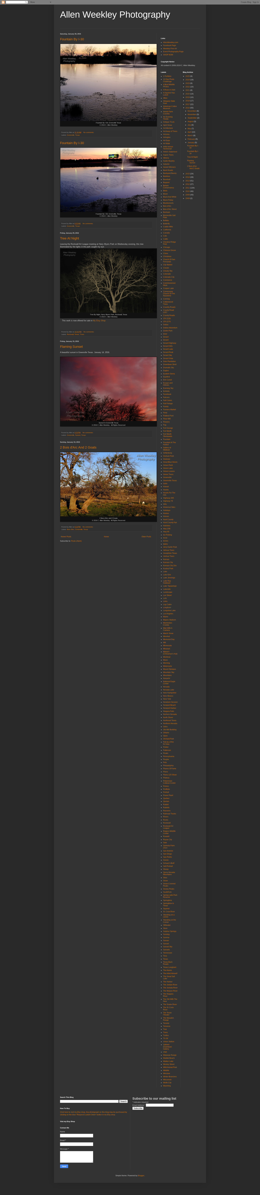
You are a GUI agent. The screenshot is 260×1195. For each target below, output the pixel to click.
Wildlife (166, 1070)
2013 (188, 181)
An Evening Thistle (168, 118)
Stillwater (167, 925)
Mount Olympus (169, 669)
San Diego (167, 854)
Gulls (165, 484)
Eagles (166, 371)
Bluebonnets (168, 203)
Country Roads (169, 307)
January (191, 143)
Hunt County (168, 519)
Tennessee (167, 953)
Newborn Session (170, 702)
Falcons (166, 397)
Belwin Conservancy (168, 187)
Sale (165, 843)
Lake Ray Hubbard (167, 582)
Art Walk (166, 143)
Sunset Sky (167, 947)
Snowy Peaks (168, 889)
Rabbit (166, 804)
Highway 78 (168, 501)
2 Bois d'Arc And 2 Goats (78, 447)
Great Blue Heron (170, 462)
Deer (165, 334)
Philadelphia (168, 766)
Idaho (165, 544)
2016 (188, 108)
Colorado (167, 274)
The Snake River (170, 1004)
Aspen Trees (168, 155)
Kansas (166, 559)
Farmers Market (169, 410)
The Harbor (167, 982)
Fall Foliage (168, 403)
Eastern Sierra (169, 374)
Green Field (168, 465)
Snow (165, 881)
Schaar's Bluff (168, 863)
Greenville (70, 135)
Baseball (166, 179)
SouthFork (167, 892)
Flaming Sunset (71, 346)
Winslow (166, 1073)
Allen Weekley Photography (115, 14)
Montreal (166, 657)
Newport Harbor (169, 708)
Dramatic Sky (168, 368)
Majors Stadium (169, 620)
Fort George (168, 428)
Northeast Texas (169, 720)
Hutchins (166, 526)
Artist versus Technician (168, 148)
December (192, 111)
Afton (165, 98)
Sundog (166, 934)
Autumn (166, 164)
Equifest (166, 377)
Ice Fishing (167, 535)
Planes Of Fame (169, 769)
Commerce (167, 280)
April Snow (167, 125)
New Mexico (168, 696)
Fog (164, 425)
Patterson (167, 750)
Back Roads (168, 170)
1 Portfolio (167, 76)
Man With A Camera (167, 629)
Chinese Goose (169, 250)
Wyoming (167, 1086)
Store (165, 928)
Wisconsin (167, 1080)
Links (165, 601)
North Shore (168, 717)
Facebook (167, 394)
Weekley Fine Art (170, 49)
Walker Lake (168, 1061)
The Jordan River (170, 985)
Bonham (166, 212)
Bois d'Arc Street (169, 209)
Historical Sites (169, 507)
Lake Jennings (169, 578)
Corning (166, 299)
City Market (167, 265)
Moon (165, 660)
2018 (188, 101)
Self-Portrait (168, 866)
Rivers (165, 817)
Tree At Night (69, 238)
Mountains (167, 675)
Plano (165, 772)
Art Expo (166, 140)
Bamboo (166, 176)
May (190, 129)
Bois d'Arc (70, 529)
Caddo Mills (168, 227)
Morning (166, 663)
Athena (166, 158)
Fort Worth (167, 431)
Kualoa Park (168, 568)
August (191, 121)
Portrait (166, 792)
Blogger (141, 1176)
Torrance (166, 1026)
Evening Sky (168, 388)
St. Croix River (169, 912)
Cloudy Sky (167, 271)
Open (165, 736)
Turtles (166, 1035)
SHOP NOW (168, 55)
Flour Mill (167, 419)
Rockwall (70, 334)
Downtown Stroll (169, 364)
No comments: (88, 132)
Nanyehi (166, 678)
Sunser (166, 940)
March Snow (168, 633)
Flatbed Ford (168, 416)
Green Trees (168, 474)
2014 (188, 177)
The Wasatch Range (168, 1019)
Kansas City (168, 562)
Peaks (165, 753)
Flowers (166, 422)
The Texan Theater (167, 1014)
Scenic (166, 860)
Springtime (167, 900)
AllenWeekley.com (170, 42)
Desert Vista (168, 358)
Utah (165, 1052)
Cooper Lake (168, 288)
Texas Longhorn (169, 967)
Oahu (165, 727)
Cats (165, 236)
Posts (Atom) (76, 541)
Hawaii (166, 487)
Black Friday (168, 200)
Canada (166, 233)
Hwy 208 (166, 529)
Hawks (166, 490)
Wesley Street (168, 1064)
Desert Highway (169, 343)
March (190, 135)
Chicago (166, 247)
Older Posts (146, 537)
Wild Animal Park (170, 1067)
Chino (165, 253)
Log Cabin (167, 604)
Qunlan (166, 801)
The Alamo (167, 970)
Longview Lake (169, 610)
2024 (188, 80)
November (192, 114)
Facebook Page (169, 45)
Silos (165, 878)
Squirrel (166, 909)
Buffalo (166, 220)
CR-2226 (167, 319)
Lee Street (167, 595)
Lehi (165, 598)
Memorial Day (169, 639)
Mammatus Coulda (167, 624)
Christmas (167, 256)
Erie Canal (167, 380)
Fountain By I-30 (72, 39)
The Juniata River (170, 988)
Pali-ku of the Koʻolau (168, 743)
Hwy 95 (166, 532)
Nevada (166, 687)
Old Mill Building (169, 730)
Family (166, 407)
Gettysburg (167, 453)
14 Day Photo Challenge (168, 80)
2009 (188, 195)
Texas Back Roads (167, 963)
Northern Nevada (170, 723)
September (192, 118)
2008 (188, 198)
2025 (188, 76)
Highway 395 (168, 498)
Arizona (166, 134)
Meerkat (166, 636)
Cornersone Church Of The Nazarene (169, 293)
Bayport (166, 182)
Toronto (166, 1023)
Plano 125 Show (170, 775)
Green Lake (168, 468)
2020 (188, 94)
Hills (165, 504)
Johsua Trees (168, 550)
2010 (188, 191)
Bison (165, 194)
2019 (188, 97)
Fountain (166, 439)
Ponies (166, 786)
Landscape (167, 592)
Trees (82, 334)
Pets (165, 762)
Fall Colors (167, 400)
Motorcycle (167, 666)
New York (167, 699)
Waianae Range (169, 1055)
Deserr (166, 337)
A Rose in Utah (169, 90)
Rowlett (166, 836)
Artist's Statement (170, 152)
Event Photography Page (173, 52)
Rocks (165, 820)
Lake (165, 572)
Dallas (165, 325)
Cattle (165, 239)
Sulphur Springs (169, 931)
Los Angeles (168, 614)
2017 (188, 104)
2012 (188, 184)
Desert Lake (168, 349)
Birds (165, 191)
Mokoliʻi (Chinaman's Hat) (170, 653)
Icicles (165, 541)
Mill (164, 642)
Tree (165, 1029)
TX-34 (165, 1038)
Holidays (166, 510)
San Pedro (167, 857)
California (167, 230)
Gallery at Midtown (167, 449)
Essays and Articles (168, 384)
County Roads (169, 315)
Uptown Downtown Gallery (167, 1047)
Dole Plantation (169, 361)
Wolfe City (167, 1083)
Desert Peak (168, 352)
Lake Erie (167, 575)
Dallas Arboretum (170, 328)
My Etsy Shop (99, 320)
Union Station (168, 1042)
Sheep (166, 869)
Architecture (168, 128)
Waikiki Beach (169, 1058)
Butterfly (166, 224)
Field (165, 413)
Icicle (165, 538)
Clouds (166, 268)
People (166, 759)
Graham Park (168, 456)
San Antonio (168, 851)
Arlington (166, 137)
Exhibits (166, 391)
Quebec (166, 798)
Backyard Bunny (169, 173)
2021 (188, 90)
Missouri (166, 649)
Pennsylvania (168, 756)
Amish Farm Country (168, 113)
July (189, 125)
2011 (188, 188)
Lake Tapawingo (170, 586)
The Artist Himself (170, 973)
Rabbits (166, 807)
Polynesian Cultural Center (169, 782)
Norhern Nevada (170, 714)
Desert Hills (168, 346)
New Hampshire (169, 693)
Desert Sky (167, 355)
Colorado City (168, 277)
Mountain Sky (168, 672)
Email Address (138, 1105)
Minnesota (167, 646)
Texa (165, 956)
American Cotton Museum (170, 107)
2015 (188, 174)
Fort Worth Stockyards (167, 435)
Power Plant (168, 795)
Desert (166, 340)
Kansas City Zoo (169, 565)
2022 (188, 87)
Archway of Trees (170, 131)
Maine (165, 617)
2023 (188, 83)
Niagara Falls (168, 711)
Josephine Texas (170, 553)
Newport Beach (169, 705)
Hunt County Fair (170, 522)
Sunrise (166, 937)
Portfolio (166, 789)
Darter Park (167, 331)
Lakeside (167, 589)
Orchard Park (168, 739)
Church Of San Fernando (169, 260)
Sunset (77, 435)
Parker (166, 747)
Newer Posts (66, 537)
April (190, 132)
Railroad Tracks (169, 814)
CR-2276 (167, 322)
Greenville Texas (170, 481)
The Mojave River (170, 991)
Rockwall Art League (168, 827)
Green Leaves (169, 471)
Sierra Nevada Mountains (169, 873)
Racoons (166, 811)
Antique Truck (168, 122)
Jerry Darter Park (170, 547)
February (191, 139)
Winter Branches (170, 1077)
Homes (166, 513)
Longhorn (167, 607)
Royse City (167, 840)
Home (106, 537)
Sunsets (166, 950)
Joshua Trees (168, 556)
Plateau (166, 778)
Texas (77, 135)
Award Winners (169, 167)
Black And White (169, 197)
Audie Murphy (169, 161)
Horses (166, 516)
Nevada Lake (168, 690)
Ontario (166, 733)
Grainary (166, 459)
